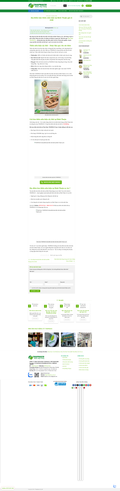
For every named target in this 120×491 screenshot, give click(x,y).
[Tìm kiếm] (65, 5)
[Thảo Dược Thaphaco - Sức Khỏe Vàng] (37, 5)
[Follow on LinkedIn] (91, 0)
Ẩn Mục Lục (55, 27)
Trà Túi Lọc (80, 351)
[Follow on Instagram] (75, 385)
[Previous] (26, 340)
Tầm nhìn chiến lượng (68, 361)
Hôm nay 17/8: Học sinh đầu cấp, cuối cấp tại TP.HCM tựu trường (85, 29)
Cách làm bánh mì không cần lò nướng (85, 41)
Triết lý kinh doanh (67, 359)
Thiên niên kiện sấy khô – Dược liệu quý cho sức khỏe (41, 30)
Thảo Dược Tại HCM (52, 351)
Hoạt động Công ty (67, 368)
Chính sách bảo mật (83, 367)
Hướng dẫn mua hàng (84, 358)
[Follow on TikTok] (85, 0)
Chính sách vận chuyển (84, 363)
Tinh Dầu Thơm (66, 351)
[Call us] (88, 0)
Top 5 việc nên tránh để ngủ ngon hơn (85, 37)
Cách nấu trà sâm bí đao (84, 24)
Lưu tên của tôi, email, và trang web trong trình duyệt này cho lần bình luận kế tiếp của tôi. (51, 287)
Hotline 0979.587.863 (8, 488)
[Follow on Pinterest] (86, 385)
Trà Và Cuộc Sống (62, 10)
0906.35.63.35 (35, 365)
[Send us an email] (87, 0)
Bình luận (32, 271)
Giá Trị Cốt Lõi (66, 364)
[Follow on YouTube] (90, 385)
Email (46, 282)
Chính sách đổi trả (83, 365)
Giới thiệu (65, 357)
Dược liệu (60, 351)
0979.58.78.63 (47, 365)
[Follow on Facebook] (73, 385)
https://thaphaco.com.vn (50, 374)
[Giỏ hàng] (83, 6)
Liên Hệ (64, 366)
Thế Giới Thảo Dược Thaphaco (76, 10)
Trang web (62, 282)
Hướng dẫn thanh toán (84, 361)
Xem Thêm (35, 318)
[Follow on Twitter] (86, 0)
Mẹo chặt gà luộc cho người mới (85, 33)
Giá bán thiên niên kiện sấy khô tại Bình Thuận (39, 31)
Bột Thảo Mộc (74, 351)
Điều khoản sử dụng (83, 369)
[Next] (93, 340)
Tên (31, 282)
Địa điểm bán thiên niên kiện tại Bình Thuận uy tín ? (40, 33)
